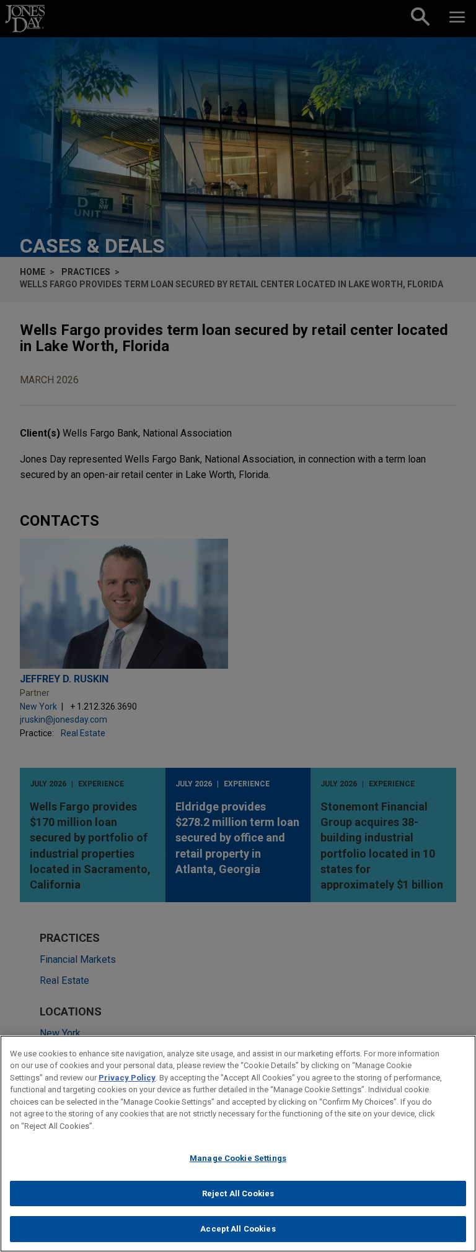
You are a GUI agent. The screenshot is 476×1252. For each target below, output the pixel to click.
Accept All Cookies (237, 1228)
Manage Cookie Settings (238, 1158)
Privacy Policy (127, 1077)
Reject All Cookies (238, 1193)
